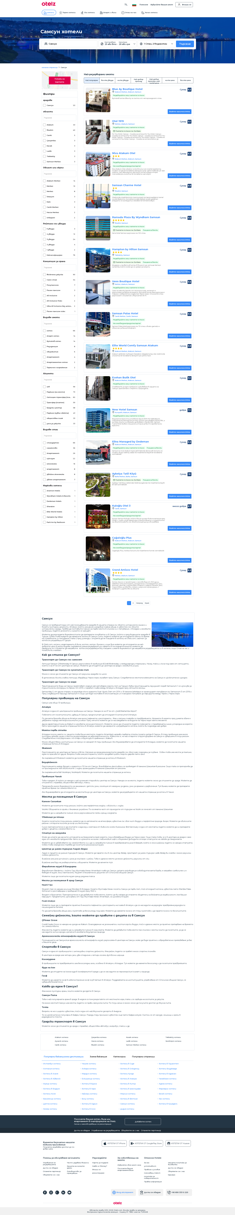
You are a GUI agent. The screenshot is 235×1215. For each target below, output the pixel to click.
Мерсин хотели (127, 1094)
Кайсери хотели (89, 1094)
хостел (85, 644)
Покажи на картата (60, 80)
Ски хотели (89, 12)
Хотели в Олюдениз (129, 1069)
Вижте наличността (179, 111)
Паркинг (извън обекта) (58, 413)
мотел (93, 644)
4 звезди (51, 234)
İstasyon (50, 197)
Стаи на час (130, 12)
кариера (171, 1175)
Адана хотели (165, 1084)
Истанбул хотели (52, 1064)
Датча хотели (50, 1104)
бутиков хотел (54, 341)
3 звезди (50, 239)
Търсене (185, 43)
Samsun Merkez (54, 162)
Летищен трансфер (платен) (59, 397)
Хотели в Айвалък (51, 1079)
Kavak (49, 146)
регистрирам (98, 1173)
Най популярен (91, 80)
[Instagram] (51, 1192)
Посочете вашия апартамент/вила (125, 1169)
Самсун (50, 105)
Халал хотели (151, 12)
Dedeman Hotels (54, 501)
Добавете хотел (143, 1122)
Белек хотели (165, 1094)
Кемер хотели (50, 1109)
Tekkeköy (51, 156)
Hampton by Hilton (55, 517)
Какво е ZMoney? (99, 1166)
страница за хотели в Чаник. (160, 792)
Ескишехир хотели (91, 1079)
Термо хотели (69, 12)
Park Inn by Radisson (56, 522)
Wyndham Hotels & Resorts (58, 496)
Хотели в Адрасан (167, 1074)
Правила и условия (152, 1169)
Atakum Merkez (53, 181)
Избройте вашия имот (162, 5)
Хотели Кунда (127, 1074)
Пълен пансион (53, 290)
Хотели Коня (49, 1094)
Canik (49, 135)
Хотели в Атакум (85, 726)
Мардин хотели (89, 1074)
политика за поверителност (151, 1177)
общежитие (52, 352)
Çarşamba (51, 141)
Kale (49, 202)
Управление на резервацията (105, 1130)
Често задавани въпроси (78, 1163)
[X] (57, 1192)
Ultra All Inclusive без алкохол (59, 306)
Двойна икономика (55, 474)
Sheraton (51, 506)
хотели (50, 12)
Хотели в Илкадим (60, 744)
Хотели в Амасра (128, 1079)
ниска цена (170, 80)
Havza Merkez (53, 212)
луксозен (51, 458)
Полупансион (53, 285)
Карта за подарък (100, 1163)
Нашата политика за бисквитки (177, 1163)
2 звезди (51, 245)
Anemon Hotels (53, 491)
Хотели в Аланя (50, 1074)
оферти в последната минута (117, 646)
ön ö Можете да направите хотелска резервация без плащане (81, 648)
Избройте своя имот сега (129, 1165)
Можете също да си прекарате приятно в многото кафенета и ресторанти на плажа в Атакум (87, 905)
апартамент (53, 469)
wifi (48, 387)
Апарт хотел (53, 336)
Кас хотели (164, 1099)
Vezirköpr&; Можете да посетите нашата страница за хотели (101, 772)
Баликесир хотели (52, 1099)
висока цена (185, 80)
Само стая (52, 280)
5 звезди (50, 229)
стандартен (53, 443)
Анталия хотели (51, 1069)
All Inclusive (52, 296)
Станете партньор (151, 1130)
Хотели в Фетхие (129, 1099)
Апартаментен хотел (57, 362)
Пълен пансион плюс (56, 311)
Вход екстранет (125, 1192)
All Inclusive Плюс (54, 301)
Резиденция (52, 346)
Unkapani (51, 218)
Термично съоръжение (57, 367)
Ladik (49, 151)
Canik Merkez (53, 207)
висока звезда (107, 80)
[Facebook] (45, 1192)
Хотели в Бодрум (51, 1089)
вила (79, 644)
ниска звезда (123, 80)
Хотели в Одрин (89, 1104)
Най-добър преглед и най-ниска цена (154, 80)
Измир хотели (50, 1084)
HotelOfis (46, 650)
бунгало (100, 644)
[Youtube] (69, 1192)
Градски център (54, 408)
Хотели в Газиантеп (169, 1064)
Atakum (50, 125)
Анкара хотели (89, 1069)
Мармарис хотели (167, 1089)
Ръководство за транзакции (74, 1172)
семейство (52, 448)
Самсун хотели (127, 1104)
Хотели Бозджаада (168, 1069)
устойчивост (150, 1166)
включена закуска (55, 274)
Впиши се (186, 5)
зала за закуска (54, 423)
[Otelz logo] (49, 5)
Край (147, 603)
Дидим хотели (127, 1109)
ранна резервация (90, 646)
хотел (50, 331)
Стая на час (182, 648)
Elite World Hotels (54, 512)
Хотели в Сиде (127, 1064)
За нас (146, 1163)
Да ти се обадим (82, 1130)
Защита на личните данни (76, 1167)
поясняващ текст (152, 1173)
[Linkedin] (63, 1192)
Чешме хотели (89, 1064)
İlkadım (50, 130)
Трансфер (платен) (55, 402)
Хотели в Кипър (128, 1084)
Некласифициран (54, 255)
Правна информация (153, 1182)
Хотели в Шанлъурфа (130, 1089)
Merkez (50, 186)
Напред (139, 603)
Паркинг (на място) (56, 392)
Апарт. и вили (109, 12)
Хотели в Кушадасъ (168, 1104)
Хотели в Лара (89, 1089)
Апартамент (53, 357)
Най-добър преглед (138, 80)
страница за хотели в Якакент (111, 758)
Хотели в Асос (89, 1109)
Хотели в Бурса (89, 1084)
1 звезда (50, 250)
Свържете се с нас (130, 1130)
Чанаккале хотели (167, 1079)
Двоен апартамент (56, 480)
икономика (52, 464)
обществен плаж (55, 418)
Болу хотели (88, 1099)
